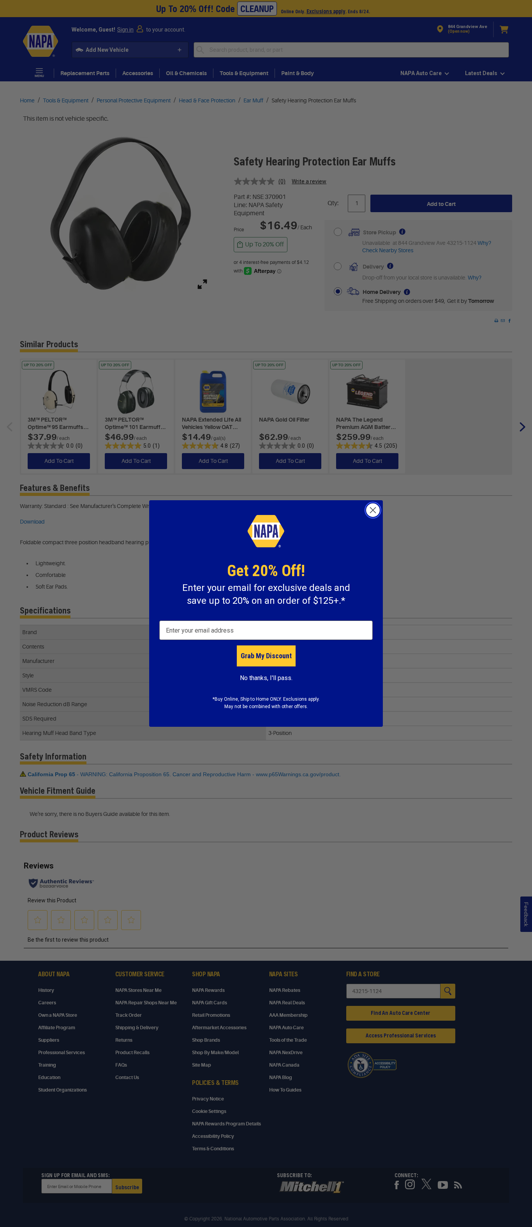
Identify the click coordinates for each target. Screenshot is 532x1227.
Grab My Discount (266, 656)
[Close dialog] (373, 510)
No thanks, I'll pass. (266, 678)
